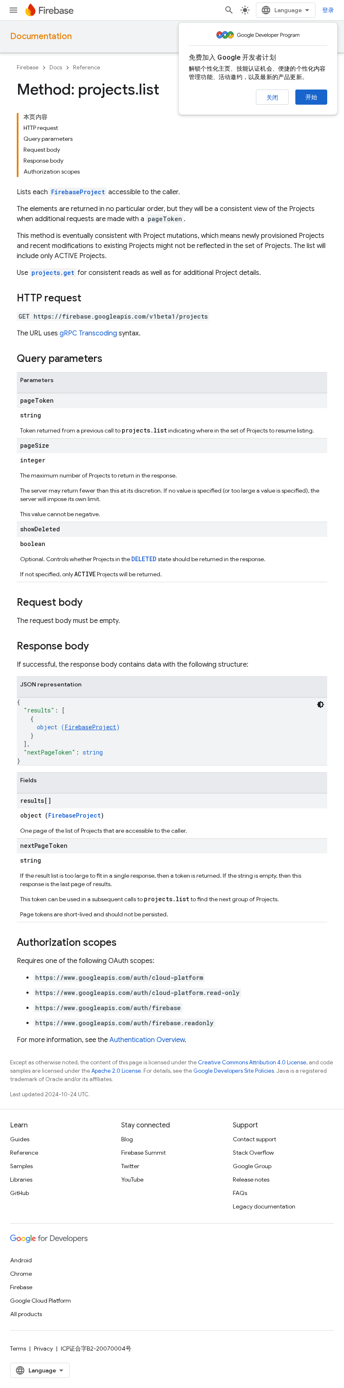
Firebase (28, 67)
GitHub (19, 1193)
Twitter (130, 1166)
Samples (21, 1166)
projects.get (52, 273)
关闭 (272, 97)
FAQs (240, 1193)
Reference (86, 67)
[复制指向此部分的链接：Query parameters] (110, 359)
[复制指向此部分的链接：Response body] (97, 647)
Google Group (252, 1166)
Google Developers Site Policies (233, 1070)
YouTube (132, 1179)
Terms (18, 1348)
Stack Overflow (253, 1152)
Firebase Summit (143, 1152)
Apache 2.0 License (116, 1070)
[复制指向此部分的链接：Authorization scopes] (125, 943)
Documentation (41, 36)
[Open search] (229, 10)
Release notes (251, 1179)
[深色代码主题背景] (320, 704)
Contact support (254, 1139)
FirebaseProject (78, 192)
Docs (56, 67)
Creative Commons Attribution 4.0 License (252, 1062)
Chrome (21, 1273)
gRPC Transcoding (88, 333)
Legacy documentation (264, 1206)
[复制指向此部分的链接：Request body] (91, 603)
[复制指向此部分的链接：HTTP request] (89, 299)
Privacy (43, 1348)
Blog (127, 1139)
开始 (311, 97)
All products (26, 1314)
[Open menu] (13, 10)
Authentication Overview (147, 1040)
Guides (19, 1139)
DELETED (143, 559)
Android (21, 1260)
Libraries (21, 1179)
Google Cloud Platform (40, 1300)
